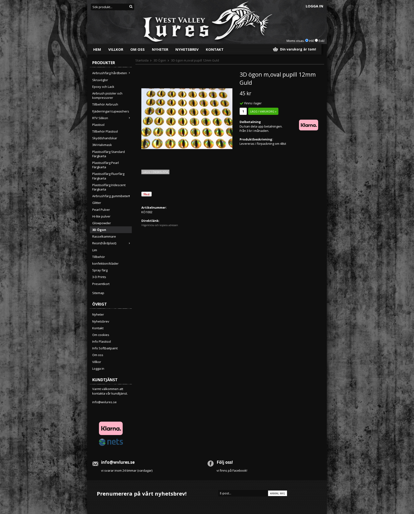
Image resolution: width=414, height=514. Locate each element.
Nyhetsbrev (187, 49)
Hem (97, 49)
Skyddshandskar (104, 138)
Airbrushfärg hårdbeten (109, 73)
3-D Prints (99, 277)
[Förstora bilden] (186, 118)
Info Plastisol (101, 341)
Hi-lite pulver (101, 216)
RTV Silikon (100, 118)
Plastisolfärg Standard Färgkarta (108, 154)
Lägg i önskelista (155, 172)
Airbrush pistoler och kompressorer (107, 95)
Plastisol (98, 125)
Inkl (311, 41)
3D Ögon (99, 230)
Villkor (115, 49)
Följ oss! (225, 462)
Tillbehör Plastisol (105, 131)
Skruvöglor (100, 80)
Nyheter (160, 49)
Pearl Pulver (101, 209)
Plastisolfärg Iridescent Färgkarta (109, 187)
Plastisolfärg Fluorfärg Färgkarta (108, 176)
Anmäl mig (277, 493)
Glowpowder (101, 223)
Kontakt (215, 49)
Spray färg (100, 270)
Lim (94, 250)
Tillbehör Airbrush (105, 104)
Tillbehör (98, 257)
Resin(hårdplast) (104, 243)
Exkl (321, 41)
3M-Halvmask (102, 145)
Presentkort (100, 284)
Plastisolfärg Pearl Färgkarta (105, 165)
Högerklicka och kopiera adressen (159, 225)
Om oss (137, 49)
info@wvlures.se (104, 402)
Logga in (314, 6)
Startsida (142, 60)
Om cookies (100, 335)
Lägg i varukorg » (263, 111)
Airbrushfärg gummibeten (111, 196)
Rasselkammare (104, 236)
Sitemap (98, 293)
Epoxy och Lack (103, 86)
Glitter (96, 203)
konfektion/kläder (105, 263)
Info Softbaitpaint (105, 348)
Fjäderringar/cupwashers (110, 111)
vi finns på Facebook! (232, 470)
